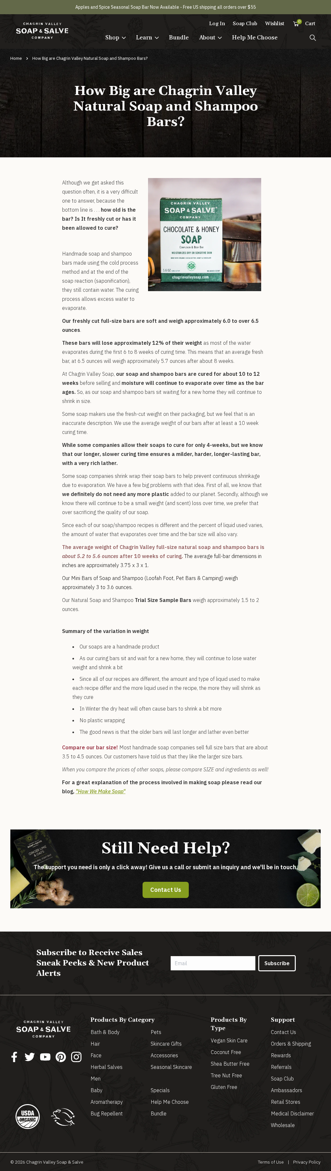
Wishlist (274, 23)
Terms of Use (271, 1162)
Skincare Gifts (166, 1043)
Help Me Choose (255, 37)
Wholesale (283, 1125)
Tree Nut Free (226, 1075)
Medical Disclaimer (292, 1113)
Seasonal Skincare (171, 1067)
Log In (217, 23)
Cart (306, 23)
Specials (160, 1090)
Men (96, 1078)
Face (96, 1055)
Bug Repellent (107, 1113)
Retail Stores (285, 1102)
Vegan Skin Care (229, 1040)
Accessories (164, 1055)
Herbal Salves (107, 1067)
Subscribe (277, 963)
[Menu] (313, 38)
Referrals (281, 1067)
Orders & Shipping (291, 1043)
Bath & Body (105, 1032)
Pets (156, 1032)
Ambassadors (286, 1090)
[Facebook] (14, 1057)
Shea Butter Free (230, 1063)
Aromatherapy (107, 1102)
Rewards (281, 1055)
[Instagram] (76, 1057)
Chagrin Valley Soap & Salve (54, 1162)
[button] (115, 38)
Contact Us (165, 889)
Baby (96, 1090)
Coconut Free (226, 1052)
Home (16, 58)
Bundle (179, 37)
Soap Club (245, 23)
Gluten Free (224, 1087)
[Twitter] (30, 1057)
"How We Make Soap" (100, 791)
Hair (95, 1043)
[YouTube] (45, 1057)
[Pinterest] (61, 1057)
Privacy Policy (307, 1162)
